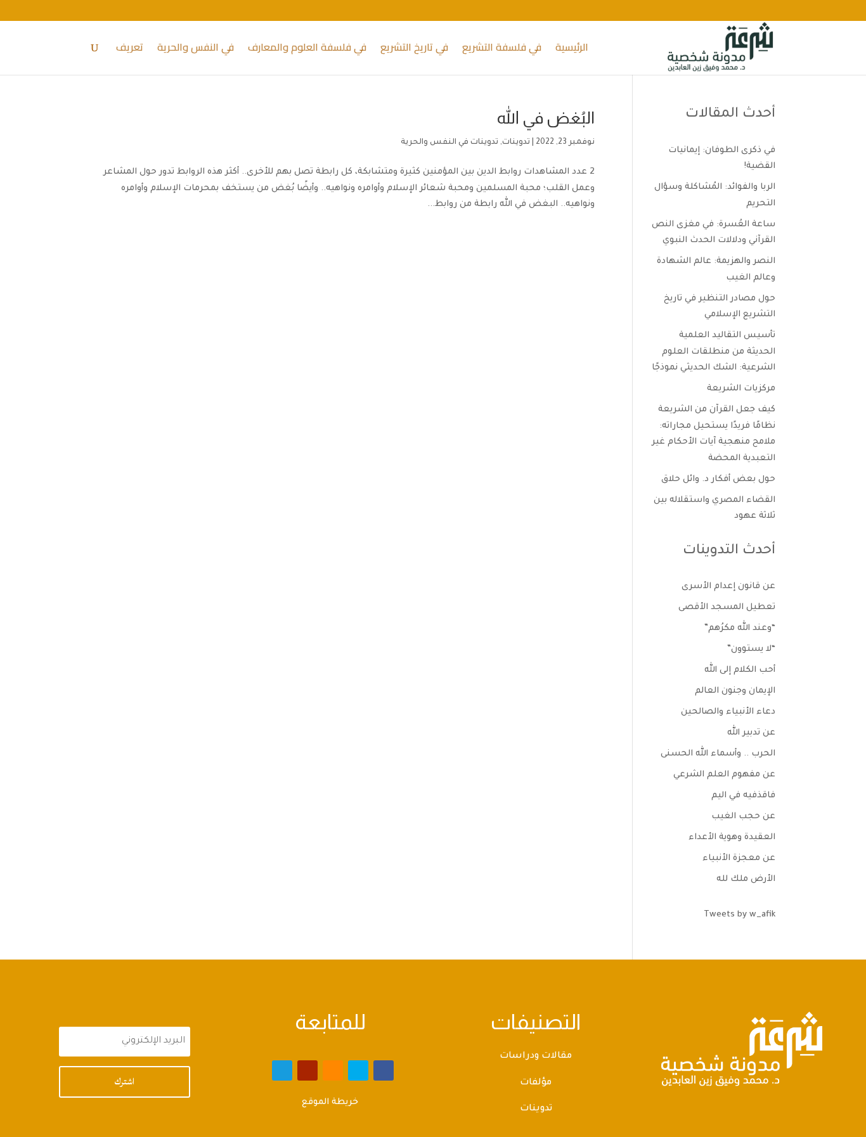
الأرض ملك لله (745, 879)
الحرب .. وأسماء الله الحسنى (718, 754)
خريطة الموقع (330, 1102)
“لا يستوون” (751, 649)
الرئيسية (571, 49)
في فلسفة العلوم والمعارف (307, 49)
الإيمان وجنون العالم (735, 691)
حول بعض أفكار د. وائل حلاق (718, 479)
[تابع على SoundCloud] (333, 1070)
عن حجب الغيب (743, 816)
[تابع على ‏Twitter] (358, 1070)
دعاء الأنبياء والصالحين (728, 712)
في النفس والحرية (195, 49)
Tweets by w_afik (739, 915)
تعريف (129, 49)
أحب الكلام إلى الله (739, 670)
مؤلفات (536, 1083)
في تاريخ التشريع (414, 49)
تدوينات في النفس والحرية (449, 142)
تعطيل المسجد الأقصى (726, 607)
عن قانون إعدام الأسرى (728, 586)
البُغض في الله (546, 117)
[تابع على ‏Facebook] (383, 1070)
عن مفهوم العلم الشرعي (724, 775)
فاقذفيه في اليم (743, 795)
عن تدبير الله (751, 733)
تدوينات (516, 142)
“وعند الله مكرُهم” (739, 628)
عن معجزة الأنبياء (738, 858)
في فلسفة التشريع (501, 49)
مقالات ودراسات (536, 1056)
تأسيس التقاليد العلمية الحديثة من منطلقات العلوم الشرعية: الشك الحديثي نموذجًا (713, 352)
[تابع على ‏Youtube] (307, 1070)
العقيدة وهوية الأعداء (731, 837)
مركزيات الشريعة (741, 389)
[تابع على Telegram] (282, 1070)
